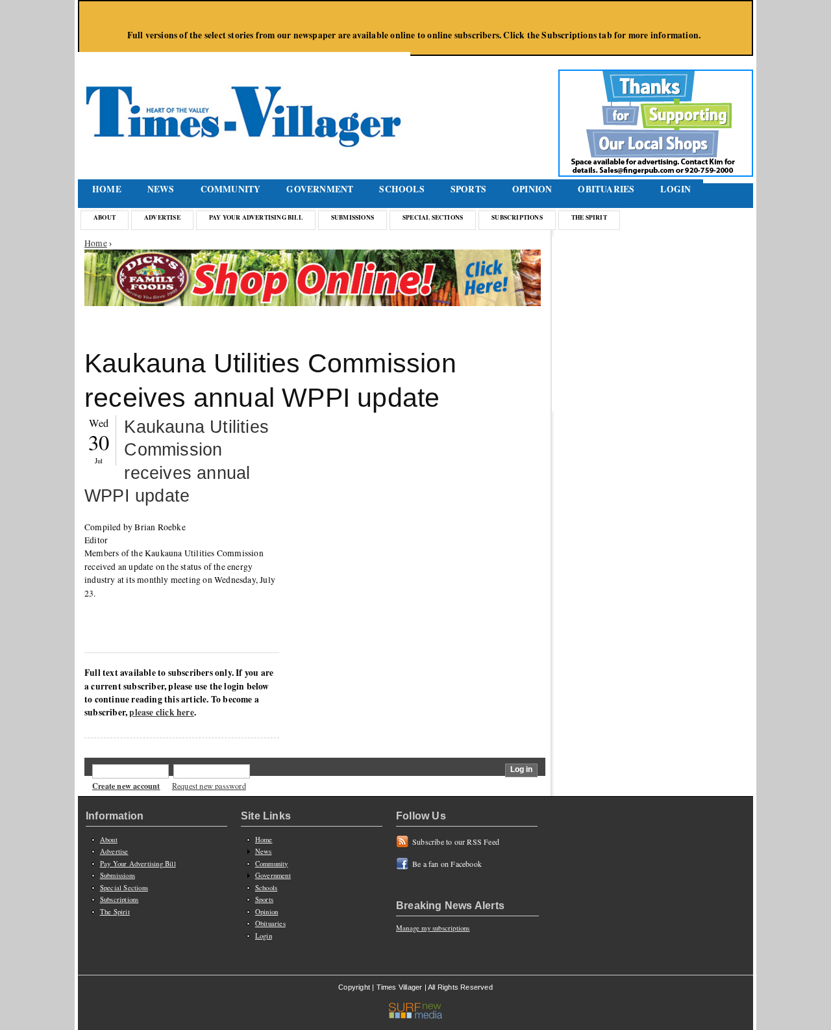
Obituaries (606, 189)
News (161, 189)
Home (106, 189)
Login (675, 189)
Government (319, 189)
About (104, 217)
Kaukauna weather (655, 384)
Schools (401, 189)
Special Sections (433, 217)
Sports (468, 189)
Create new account (126, 786)
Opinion (532, 189)
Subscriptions (517, 217)
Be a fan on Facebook (447, 863)
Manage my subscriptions (433, 928)
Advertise (162, 217)
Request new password (209, 785)
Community (231, 189)
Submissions (352, 217)
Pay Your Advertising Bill (256, 217)
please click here (161, 712)
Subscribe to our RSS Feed (455, 841)
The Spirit (589, 217)
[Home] (246, 100)
